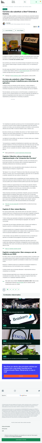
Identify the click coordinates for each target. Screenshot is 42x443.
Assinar (21, 376)
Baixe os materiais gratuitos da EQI (13, 248)
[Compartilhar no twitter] (16, 289)
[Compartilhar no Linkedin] (7, 289)
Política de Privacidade (6, 426)
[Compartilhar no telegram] (13, 289)
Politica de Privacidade (16, 436)
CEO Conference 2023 (16, 75)
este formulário (20, 282)
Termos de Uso (4, 428)
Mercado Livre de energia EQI (11, 204)
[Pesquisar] (24, 1)
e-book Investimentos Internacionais (23, 152)
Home (4, 6)
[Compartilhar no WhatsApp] (18, 289)
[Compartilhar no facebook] (10, 289)
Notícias (7, 6)
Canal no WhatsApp (8, 30)
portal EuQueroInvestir (24, 70)
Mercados (11, 6)
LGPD (3, 430)
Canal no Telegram (20, 30)
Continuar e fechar (21, 439)
